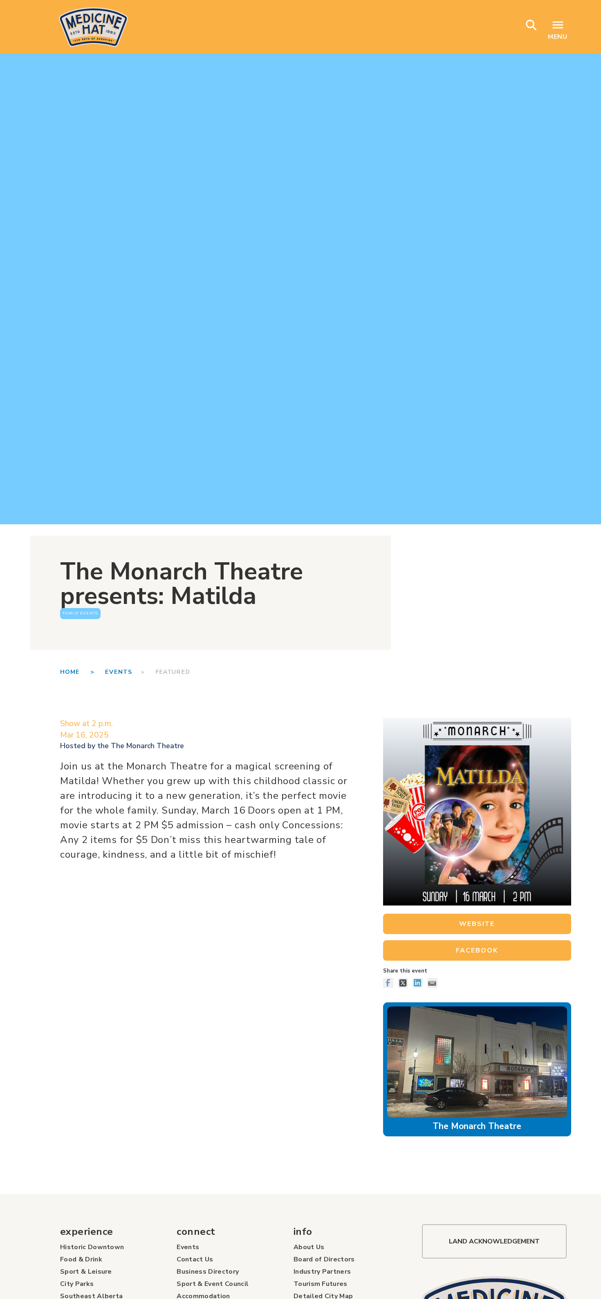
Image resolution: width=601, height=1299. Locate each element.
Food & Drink (81, 1259)
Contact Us (195, 1259)
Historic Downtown (92, 1247)
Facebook (477, 950)
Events (118, 672)
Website (477, 923)
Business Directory (208, 1272)
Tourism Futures (321, 1284)
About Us (309, 1247)
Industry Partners (322, 1272)
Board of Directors (324, 1259)
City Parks (77, 1284)
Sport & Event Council (213, 1284)
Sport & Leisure (86, 1272)
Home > (82, 672)
